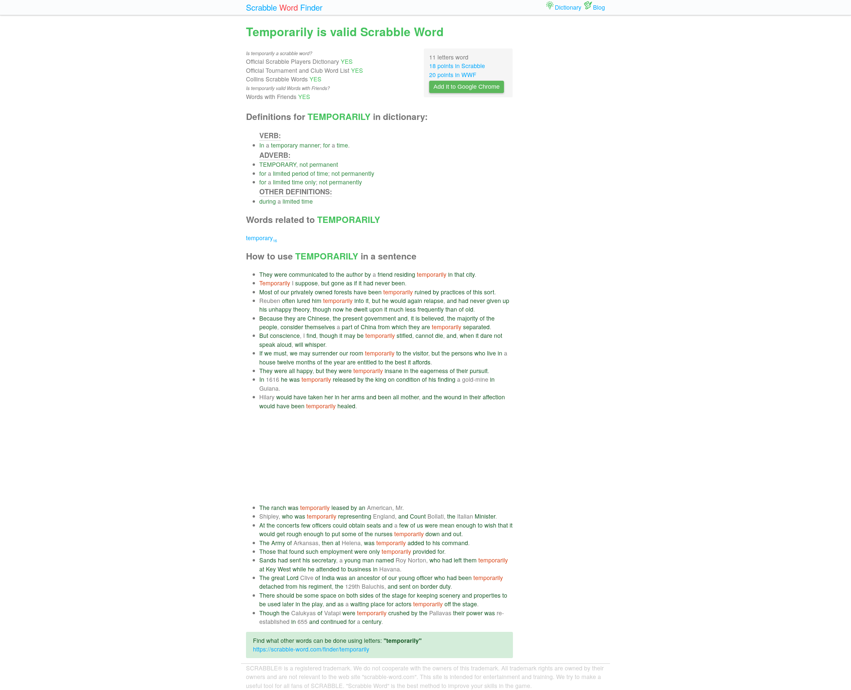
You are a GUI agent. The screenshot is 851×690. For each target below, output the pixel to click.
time (342, 145)
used (274, 604)
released (344, 379)
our (285, 292)
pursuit (479, 370)
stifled (404, 335)
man (368, 560)
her (328, 397)
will (299, 344)
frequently (431, 309)
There (267, 595)
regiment (320, 586)
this (477, 292)
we (268, 353)
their (462, 370)
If (261, 353)
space (328, 595)
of (312, 173)
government (380, 318)
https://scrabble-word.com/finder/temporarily (311, 649)
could (340, 525)
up (506, 300)
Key (271, 569)
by (368, 274)
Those (267, 551)
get (281, 534)
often (288, 300)
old (469, 309)
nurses (384, 534)
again (415, 300)
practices (453, 292)
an (362, 507)
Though (269, 613)
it (360, 283)
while (299, 569)
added (416, 543)
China (368, 327)
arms (358, 397)
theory (301, 309)
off (447, 604)
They (266, 274)
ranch (278, 507)
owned (323, 292)
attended (327, 569)
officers (321, 525)
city (470, 274)
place (378, 604)
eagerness (434, 370)
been (398, 283)
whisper (315, 344)
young (352, 560)
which (399, 327)
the (340, 274)
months (305, 362)
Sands (267, 560)
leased (340, 507)
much (396, 309)
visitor (420, 353)
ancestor (368, 577)
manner (310, 145)
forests (343, 292)
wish (490, 525)
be (360, 335)
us (420, 525)
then (327, 543)
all (292, 370)
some (349, 534)
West (284, 569)
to (331, 274)
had (368, 283)
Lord (293, 577)
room (356, 353)
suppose (306, 283)
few (305, 525)
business (359, 569)
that (459, 274)
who (479, 353)
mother (410, 397)
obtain (357, 525)
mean (446, 525)
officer (424, 577)
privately (302, 292)
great (278, 577)
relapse (433, 300)
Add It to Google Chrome (466, 86)
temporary (284, 145)
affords (421, 362)
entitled (367, 362)
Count (418, 516)
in (450, 274)
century (371, 621)
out (457, 534)
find (311, 335)
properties (487, 595)
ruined (423, 292)
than (451, 309)
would (398, 300)
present (353, 318)
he (385, 300)
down (433, 534)
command (455, 543)
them (470, 560)
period (300, 173)
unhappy (280, 309)
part (347, 327)
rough (294, 534)
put (336, 534)
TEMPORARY (277, 164)
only (310, 182)
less (410, 309)
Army (278, 543)
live (491, 353)
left (458, 560)
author (354, 274)
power (474, 613)
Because (271, 318)
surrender (325, 353)
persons (462, 353)
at (337, 543)
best (400, 362)
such (312, 551)
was (294, 379)
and (452, 300)
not (304, 164)
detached (271, 586)
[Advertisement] (386, 456)
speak (267, 344)
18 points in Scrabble (457, 65)
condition (408, 379)
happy (304, 370)
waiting (359, 604)
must (280, 353)
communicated (308, 274)
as (349, 283)
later (288, 604)
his (263, 309)
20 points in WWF (452, 74)
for (326, 145)
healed (346, 406)
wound (452, 397)
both (352, 595)
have (360, 292)
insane (393, 370)
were (280, 274)
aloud (284, 344)
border (429, 586)
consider (292, 327)
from (384, 327)
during (267, 201)
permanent (323, 164)
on (391, 379)
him (316, 300)
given (494, 300)
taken (315, 397)
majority (467, 318)
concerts (288, 525)
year (339, 362)
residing (404, 274)
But (263, 335)
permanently (357, 173)
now (338, 309)
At (262, 525)
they (290, 318)
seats (374, 525)
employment (336, 551)
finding (446, 379)
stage (399, 595)
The (264, 507)
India (328, 577)
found (296, 551)
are (301, 318)
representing (354, 516)
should (285, 595)
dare (486, 335)
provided (424, 551)
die (439, 335)
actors (403, 604)
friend (385, 274)
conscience (285, 335)
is (418, 318)
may (349, 335)
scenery (449, 595)
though (322, 309)
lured (303, 300)
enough (466, 525)
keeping (427, 595)
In (261, 145)
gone (337, 283)
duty (444, 586)
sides (367, 595)
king (380, 379)
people (268, 327)
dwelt (361, 309)
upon (376, 309)
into (359, 300)
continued (334, 621)
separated (476, 327)
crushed (399, 613)
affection (494, 397)
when (467, 335)
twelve (285, 362)
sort (489, 292)
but (325, 283)
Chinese (318, 318)
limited (281, 173)
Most (265, 292)
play (317, 604)
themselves (320, 327)
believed (433, 318)
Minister (485, 516)
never (382, 283)
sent (295, 560)
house (267, 362)
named (385, 560)
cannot (424, 335)
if (355, 283)
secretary (324, 560)
